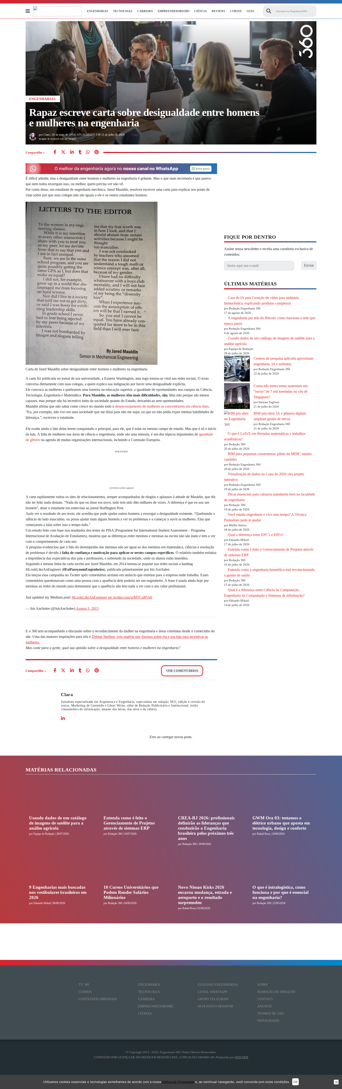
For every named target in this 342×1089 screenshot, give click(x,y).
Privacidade (268, 1020)
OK (295, 1082)
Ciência (200, 11)
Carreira (145, 11)
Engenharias (97, 11)
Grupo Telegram (213, 999)
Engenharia (149, 984)
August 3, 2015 (87, 608)
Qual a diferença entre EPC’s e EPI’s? (255, 535)
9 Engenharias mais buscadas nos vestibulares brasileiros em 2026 (58, 892)
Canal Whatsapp (212, 992)
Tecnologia (122, 11)
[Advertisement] (121, 469)
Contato (264, 999)
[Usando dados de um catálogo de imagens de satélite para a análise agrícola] (59, 798)
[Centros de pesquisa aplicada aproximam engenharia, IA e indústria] (237, 369)
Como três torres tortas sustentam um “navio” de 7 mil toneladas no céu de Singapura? (281, 391)
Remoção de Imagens (276, 992)
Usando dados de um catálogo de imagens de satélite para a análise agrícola (58, 823)
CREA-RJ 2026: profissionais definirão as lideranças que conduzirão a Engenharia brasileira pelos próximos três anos (206, 828)
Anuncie (264, 1006)
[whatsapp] (72, 152)
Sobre (262, 984)
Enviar (309, 265)
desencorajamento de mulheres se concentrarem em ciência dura (162, 406)
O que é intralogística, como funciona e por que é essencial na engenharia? (280, 892)
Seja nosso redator (215, 1006)
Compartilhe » (35, 152)
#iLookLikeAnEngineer (89, 597)
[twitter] (63, 152)
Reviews (218, 11)
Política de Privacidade (178, 1082)
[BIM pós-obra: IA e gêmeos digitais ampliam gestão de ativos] (237, 419)
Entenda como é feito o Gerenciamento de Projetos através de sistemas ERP (129, 823)
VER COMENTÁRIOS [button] (182, 671)
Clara (67, 694)
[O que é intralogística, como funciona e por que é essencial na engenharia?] (282, 867)
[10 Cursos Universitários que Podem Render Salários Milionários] (134, 867)
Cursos (236, 11)
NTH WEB (241, 1057)
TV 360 (84, 984)
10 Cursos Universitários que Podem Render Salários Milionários (131, 892)
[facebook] (55, 152)
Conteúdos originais (98, 999)
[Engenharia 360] (57, 11)
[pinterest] (96, 152)
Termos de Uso (270, 1013)
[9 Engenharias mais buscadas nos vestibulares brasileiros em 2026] (59, 867)
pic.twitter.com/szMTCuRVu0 (130, 597)
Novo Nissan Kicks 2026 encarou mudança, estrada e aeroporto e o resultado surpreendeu (205, 895)
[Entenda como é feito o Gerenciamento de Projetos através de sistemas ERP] (134, 798)
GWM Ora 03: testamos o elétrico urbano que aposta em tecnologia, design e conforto (281, 823)
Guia (250, 11)
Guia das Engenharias (218, 984)
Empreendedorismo (173, 11)
